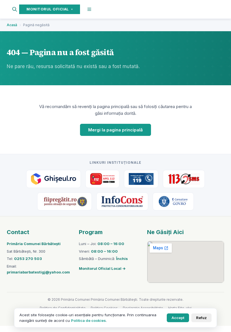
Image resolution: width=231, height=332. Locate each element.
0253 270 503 (28, 258)
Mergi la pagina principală (115, 130)
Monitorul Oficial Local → (102, 268)
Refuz (201, 317)
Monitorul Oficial (49, 9)
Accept (178, 317)
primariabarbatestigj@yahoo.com (38, 272)
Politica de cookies (88, 320)
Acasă (12, 25)
